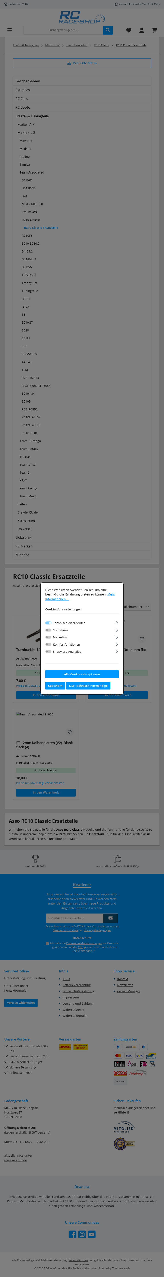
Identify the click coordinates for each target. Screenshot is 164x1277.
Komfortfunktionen (66, 644)
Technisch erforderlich (69, 623)
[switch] (48, 630)
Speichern (55, 685)
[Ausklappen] (117, 622)
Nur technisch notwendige (88, 685)
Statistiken (60, 630)
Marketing (60, 637)
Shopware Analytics (67, 651)
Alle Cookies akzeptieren (82, 674)
